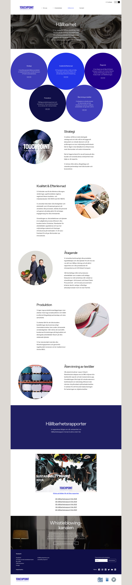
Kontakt (82, 8)
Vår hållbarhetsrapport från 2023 (66, 502)
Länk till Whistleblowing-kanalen (66, 543)
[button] (44, 8)
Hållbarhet (71, 8)
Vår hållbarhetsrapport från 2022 (66, 504)
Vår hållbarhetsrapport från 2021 (66, 507)
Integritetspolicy (19, 569)
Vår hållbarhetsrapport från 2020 (66, 510)
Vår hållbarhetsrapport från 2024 (66, 499)
